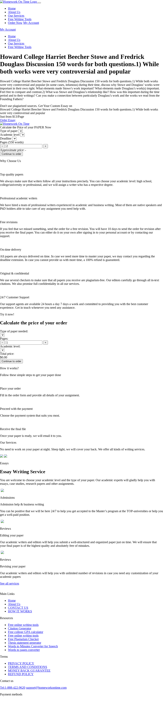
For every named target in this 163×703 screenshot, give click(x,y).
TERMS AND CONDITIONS (27, 667)
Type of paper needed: (14, 331)
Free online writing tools (23, 624)
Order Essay (8, 120)
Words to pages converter (24, 650)
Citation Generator (19, 628)
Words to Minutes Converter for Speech (33, 646)
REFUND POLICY (21, 674)
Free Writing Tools (19, 19)
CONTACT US (18, 607)
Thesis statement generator (24, 642)
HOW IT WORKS (20, 611)
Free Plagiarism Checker (23, 639)
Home (12, 8)
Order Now (15, 22)
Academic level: (10, 346)
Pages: (4, 338)
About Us (14, 12)
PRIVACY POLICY (21, 663)
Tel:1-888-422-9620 (12, 687)
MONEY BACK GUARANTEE (29, 670)
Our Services (16, 15)
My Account (31, 22)
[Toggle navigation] (39, 2)
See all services (9, 583)
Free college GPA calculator (25, 632)
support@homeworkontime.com (46, 687)
